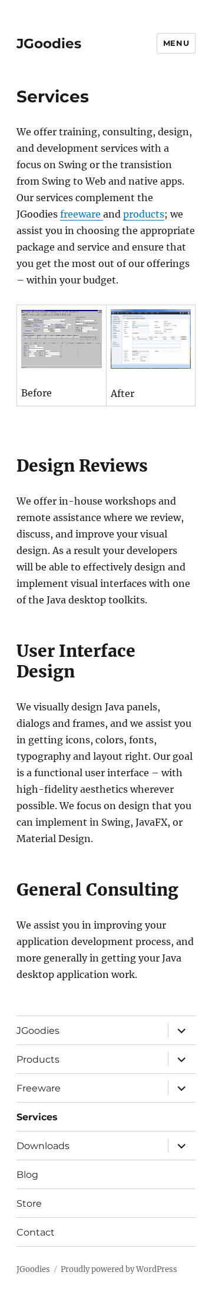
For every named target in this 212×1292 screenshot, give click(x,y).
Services (37, 1117)
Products (37, 1059)
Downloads (42, 1145)
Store (29, 1203)
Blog (27, 1174)
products (143, 214)
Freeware (38, 1088)
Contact (35, 1232)
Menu (176, 43)
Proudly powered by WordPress (119, 1269)
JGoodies (48, 43)
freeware (81, 214)
